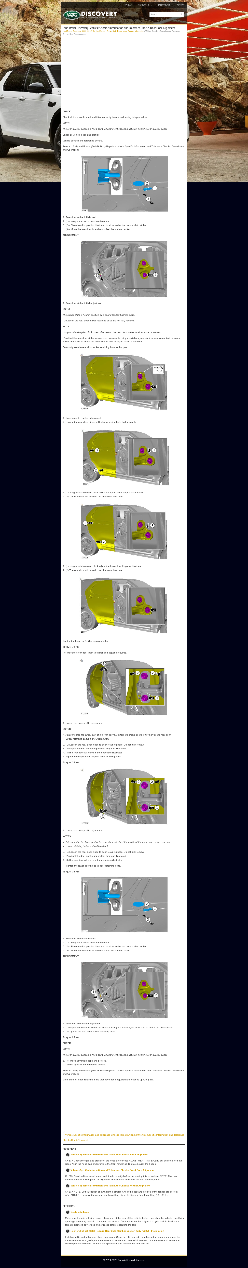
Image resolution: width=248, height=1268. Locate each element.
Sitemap (180, 5)
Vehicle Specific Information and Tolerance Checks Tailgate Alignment (102, 1134)
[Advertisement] (124, 97)
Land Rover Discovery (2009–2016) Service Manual (84, 31)
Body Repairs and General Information (128, 31)
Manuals (128, 5)
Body (109, 31)
